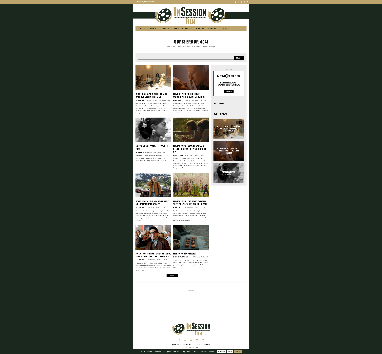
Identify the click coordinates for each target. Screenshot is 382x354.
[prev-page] (237, 122)
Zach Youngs (189, 207)
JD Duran (193, 257)
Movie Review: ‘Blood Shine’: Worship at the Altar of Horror (189, 95)
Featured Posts (140, 100)
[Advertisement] (191, 305)
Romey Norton (189, 100)
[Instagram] (241, 2)
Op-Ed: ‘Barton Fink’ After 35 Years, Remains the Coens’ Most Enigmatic (153, 255)
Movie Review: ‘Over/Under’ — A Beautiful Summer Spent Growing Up (189, 149)
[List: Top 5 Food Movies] (191, 237)
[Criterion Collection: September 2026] (153, 130)
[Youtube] (244, 2)
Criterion (138, 152)
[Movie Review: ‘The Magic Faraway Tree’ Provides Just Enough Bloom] (191, 185)
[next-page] (240, 122)
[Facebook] (235, 2)
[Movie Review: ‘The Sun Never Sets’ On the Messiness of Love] (153, 185)
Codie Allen (188, 155)
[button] (222, 28)
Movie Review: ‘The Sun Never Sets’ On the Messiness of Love (152, 203)
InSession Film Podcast (181, 257)
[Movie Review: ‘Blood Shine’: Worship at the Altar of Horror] (191, 77)
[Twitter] (238, 2)
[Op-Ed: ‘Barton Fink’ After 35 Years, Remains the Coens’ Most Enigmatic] (153, 237)
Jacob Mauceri (148, 152)
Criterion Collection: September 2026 (151, 147)
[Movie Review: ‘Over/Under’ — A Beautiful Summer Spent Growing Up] (191, 130)
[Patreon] (247, 2)
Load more (171, 276)
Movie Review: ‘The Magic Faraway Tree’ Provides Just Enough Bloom (190, 203)
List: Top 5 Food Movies (184, 253)
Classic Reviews (178, 155)
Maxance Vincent (152, 100)
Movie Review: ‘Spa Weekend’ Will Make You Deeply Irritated (151, 95)
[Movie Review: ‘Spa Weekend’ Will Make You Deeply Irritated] (153, 77)
